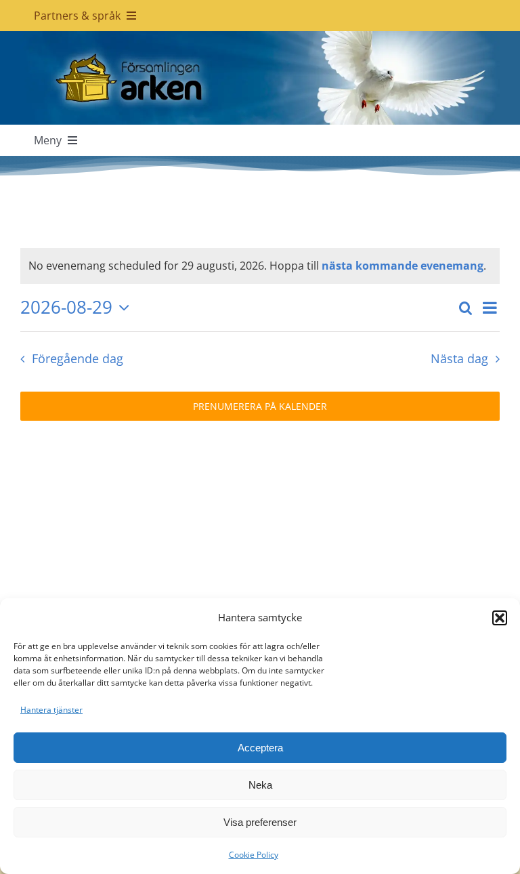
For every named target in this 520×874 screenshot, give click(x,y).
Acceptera (260, 747)
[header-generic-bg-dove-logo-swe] (260, 36)
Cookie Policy (253, 854)
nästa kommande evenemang (402, 265)
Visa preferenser (260, 822)
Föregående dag (77, 358)
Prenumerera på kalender (260, 406)
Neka (260, 785)
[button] (499, 618)
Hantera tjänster (51, 709)
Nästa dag (459, 358)
